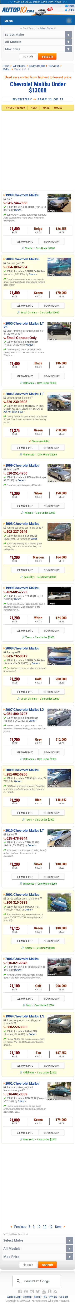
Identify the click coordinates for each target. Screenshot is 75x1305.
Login (71, 9)
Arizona (28, 512)
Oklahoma (28, 1072)
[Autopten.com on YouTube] (44, 1291)
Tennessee (28, 883)
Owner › (18, 210)
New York (28, 1139)
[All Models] (38, 41)
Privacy (53, 1296)
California (28, 383)
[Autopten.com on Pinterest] (26, 1291)
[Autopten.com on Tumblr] (49, 1291)
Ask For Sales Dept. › (14, 411)
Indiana (28, 947)
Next (59, 1227)
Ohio (28, 1005)
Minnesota (28, 454)
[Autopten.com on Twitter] (38, 1291)
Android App (14, 1296)
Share (71, 5)
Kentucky (28, 577)
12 (50, 1227)
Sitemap (27, 1296)
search (47, 56)
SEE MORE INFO (24, 241)
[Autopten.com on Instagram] (32, 1291)
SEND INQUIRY (52, 241)
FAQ (45, 1296)
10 (38, 1227)
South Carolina (28, 312)
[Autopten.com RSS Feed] (55, 1291)
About (37, 1296)
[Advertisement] (37, 150)
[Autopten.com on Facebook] (20, 1291)
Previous (19, 1227)
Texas (28, 637)
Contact (63, 1296)
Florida (28, 248)
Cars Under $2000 (45, 248)
